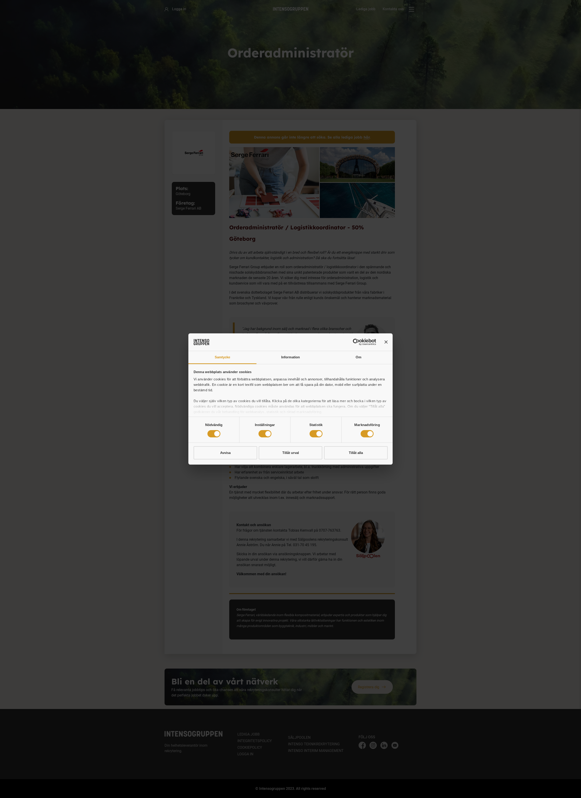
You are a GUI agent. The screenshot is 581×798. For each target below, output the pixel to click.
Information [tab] (290, 357)
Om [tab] (358, 357)
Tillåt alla (356, 453)
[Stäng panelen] (386, 342)
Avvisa (225, 453)
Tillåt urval (290, 453)
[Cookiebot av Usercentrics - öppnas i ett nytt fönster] (356, 342)
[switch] (264, 433)
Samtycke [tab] (222, 357)
